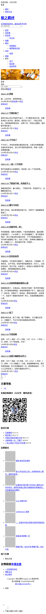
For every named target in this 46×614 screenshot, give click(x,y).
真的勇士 (8, 435)
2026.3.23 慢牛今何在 (10, 205)
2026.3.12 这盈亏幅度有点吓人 (14, 356)
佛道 (7, 56)
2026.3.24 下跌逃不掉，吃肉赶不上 (15, 183)
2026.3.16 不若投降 (9, 334)
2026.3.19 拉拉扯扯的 (10, 256)
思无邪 (7, 35)
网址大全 (8, 12)
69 (5, 388)
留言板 (12, 64)
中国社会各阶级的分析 (13, 438)
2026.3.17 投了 (7, 313)
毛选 (7, 51)
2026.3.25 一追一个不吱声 (12, 164)
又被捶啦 (8, 433)
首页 (7, 30)
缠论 (7, 9)
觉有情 (7, 33)
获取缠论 (12, 46)
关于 (11, 61)
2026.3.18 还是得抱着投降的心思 (14, 283)
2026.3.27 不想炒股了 (10, 113)
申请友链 (16, 564)
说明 (11, 53)
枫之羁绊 (8, 574)
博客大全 (8, 572)
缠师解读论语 (14, 48)
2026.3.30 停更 (7, 94)
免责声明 (12, 66)
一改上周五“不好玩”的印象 (15, 443)
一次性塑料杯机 (11, 569)
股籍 (7, 41)
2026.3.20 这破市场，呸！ (12, 227)
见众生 (12, 38)
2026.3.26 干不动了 (9, 140)
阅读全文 (4, 104)
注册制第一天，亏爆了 (13, 440)
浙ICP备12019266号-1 (23, 584)
